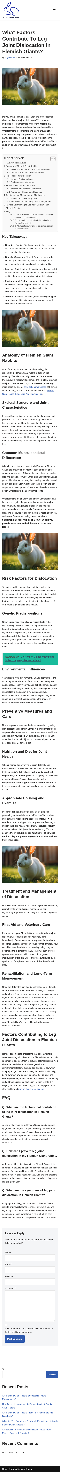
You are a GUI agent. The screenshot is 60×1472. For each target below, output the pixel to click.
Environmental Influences (22, 182)
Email (8, 1264)
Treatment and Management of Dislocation (25, 195)
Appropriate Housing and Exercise (26, 192)
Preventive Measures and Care (20, 185)
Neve (4, 1469)
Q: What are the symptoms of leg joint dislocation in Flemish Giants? (34, 227)
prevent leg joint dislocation (31, 1089)
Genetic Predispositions (21, 179)
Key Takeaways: (18, 163)
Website (9, 1276)
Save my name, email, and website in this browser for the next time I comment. (29, 1330)
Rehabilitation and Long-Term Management (31, 202)
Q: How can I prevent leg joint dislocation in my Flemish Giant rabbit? (33, 221)
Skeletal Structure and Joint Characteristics (30, 169)
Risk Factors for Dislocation (18, 176)
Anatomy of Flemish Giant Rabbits (21, 166)
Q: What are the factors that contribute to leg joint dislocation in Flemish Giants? (34, 216)
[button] (51, 158)
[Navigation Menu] (54, 10)
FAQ (8, 211)
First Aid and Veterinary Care (24, 198)
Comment (10, 1288)
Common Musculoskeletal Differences (28, 172)
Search (5, 1369)
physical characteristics (35, 387)
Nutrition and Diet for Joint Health (26, 189)
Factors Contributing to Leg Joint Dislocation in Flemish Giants (27, 206)
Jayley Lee (10, 57)
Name (8, 1252)
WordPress (26, 1469)
